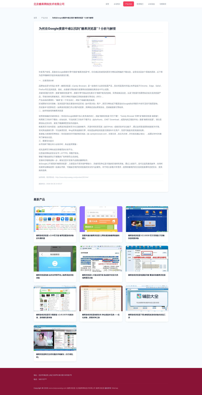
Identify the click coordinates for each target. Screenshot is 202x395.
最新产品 (39, 199)
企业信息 (151, 4)
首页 (107, 4)
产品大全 (128, 4)
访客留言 (163, 4)
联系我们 (140, 4)
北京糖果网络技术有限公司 (49, 4)
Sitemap (115, 388)
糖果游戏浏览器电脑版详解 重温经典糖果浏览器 (147, 275)
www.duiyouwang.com (58, 388)
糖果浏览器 (71, 388)
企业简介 (117, 4)
